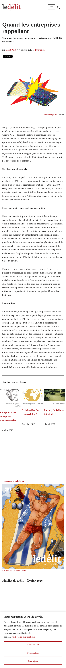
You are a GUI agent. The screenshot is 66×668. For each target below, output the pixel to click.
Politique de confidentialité (23, 637)
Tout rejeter (33, 661)
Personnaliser (33, 653)
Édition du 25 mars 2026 (14, 570)
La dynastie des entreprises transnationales (8, 416)
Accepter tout (33, 644)
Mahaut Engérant (50, 114)
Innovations (40, 50)
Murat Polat (11, 50)
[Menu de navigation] (51, 7)
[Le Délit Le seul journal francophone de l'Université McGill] (11, 7)
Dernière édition (13, 481)
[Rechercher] (58, 7)
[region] (33, 640)
